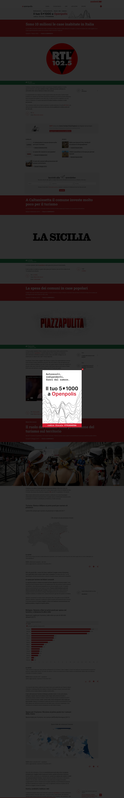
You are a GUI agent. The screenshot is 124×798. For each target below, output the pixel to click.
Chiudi (81, 369)
